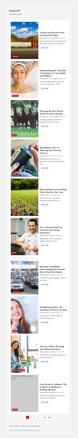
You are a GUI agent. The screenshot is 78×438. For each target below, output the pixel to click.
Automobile (16, 292)
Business (15, 56)
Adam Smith (45, 38)
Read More (44, 48)
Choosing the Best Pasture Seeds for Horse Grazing (51, 112)
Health (15, 331)
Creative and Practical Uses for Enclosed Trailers (52, 34)
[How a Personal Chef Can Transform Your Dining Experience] (24, 236)
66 (45, 417)
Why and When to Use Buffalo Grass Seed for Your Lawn (53, 191)
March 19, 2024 (56, 392)
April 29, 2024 (55, 275)
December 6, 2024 (56, 38)
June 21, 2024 (55, 235)
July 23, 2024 (55, 156)
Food (14, 135)
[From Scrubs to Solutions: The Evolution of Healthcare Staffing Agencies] (24, 393)
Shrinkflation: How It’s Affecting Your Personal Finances (50, 150)
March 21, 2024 (56, 352)
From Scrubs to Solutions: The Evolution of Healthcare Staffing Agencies (53, 387)
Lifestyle (15, 96)
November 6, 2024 (57, 78)
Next (49, 417)
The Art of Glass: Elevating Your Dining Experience (52, 348)
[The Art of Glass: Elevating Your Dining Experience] (24, 354)
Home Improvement (18, 370)
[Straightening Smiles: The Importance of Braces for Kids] (24, 315)
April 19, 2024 (55, 312)
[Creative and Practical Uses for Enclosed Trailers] (24, 40)
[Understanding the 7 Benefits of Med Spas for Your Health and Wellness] (24, 79)
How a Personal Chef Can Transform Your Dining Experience (51, 230)
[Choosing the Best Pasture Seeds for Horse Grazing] (24, 118)
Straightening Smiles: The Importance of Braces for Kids (53, 308)
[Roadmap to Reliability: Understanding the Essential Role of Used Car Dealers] (24, 275)
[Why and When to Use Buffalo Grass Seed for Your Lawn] (24, 197)
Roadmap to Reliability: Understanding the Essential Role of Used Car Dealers (52, 269)
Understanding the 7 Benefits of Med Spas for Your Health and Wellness (53, 73)
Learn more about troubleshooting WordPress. (24, 430)
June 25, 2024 (55, 195)
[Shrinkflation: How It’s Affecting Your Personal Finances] (24, 158)
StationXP (14, 10)
